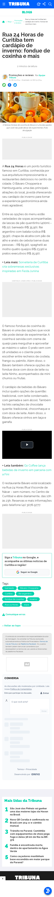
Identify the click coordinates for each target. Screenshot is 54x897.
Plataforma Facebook (28, 644)
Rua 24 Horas (11, 604)
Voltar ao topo (12, 625)
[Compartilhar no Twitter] (15, 85)
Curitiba (8, 593)
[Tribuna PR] (27, 877)
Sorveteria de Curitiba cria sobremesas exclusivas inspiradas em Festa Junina (25, 266)
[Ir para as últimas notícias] (39, 4)
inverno (33, 599)
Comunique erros (15, 614)
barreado (9, 588)
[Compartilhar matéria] (44, 4)
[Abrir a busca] (50, 4)
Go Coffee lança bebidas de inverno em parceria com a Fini (27, 470)
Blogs (27, 12)
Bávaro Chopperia (29, 588)
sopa (26, 604)
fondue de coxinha (14, 599)
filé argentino (25, 593)
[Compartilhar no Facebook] (9, 85)
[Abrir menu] (4, 4)
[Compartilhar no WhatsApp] (4, 85)
